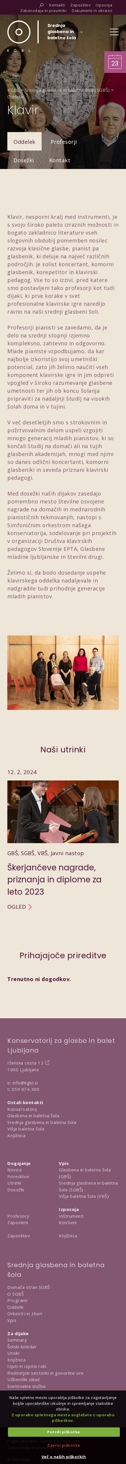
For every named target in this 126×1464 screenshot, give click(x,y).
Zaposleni (17, 1222)
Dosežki (23, 160)
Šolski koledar (22, 1346)
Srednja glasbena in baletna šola (41, 1122)
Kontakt (60, 160)
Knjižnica (16, 1135)
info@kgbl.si (25, 1083)
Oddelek (24, 141)
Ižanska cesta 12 (25, 1063)
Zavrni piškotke (63, 1445)
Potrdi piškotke (63, 1431)
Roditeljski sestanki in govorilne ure (45, 1373)
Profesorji (64, 141)
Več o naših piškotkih (64, 1456)
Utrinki (14, 1183)
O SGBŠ (15, 1294)
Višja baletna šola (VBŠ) (84, 1196)
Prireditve (18, 1176)
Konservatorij (22, 1109)
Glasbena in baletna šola (33, 1115)
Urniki (13, 1353)
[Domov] (18, 36)
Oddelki (15, 1307)
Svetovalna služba (26, 1386)
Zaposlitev (18, 1235)
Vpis (11, 1320)
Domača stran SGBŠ (28, 1287)
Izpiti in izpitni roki (26, 1366)
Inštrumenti (71, 1216)
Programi (17, 1300)
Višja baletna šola (25, 1129)
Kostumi (68, 1222)
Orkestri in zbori (24, 1313)
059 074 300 (26, 1089)
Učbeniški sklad (23, 1379)
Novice (14, 1170)
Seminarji (17, 1340)
